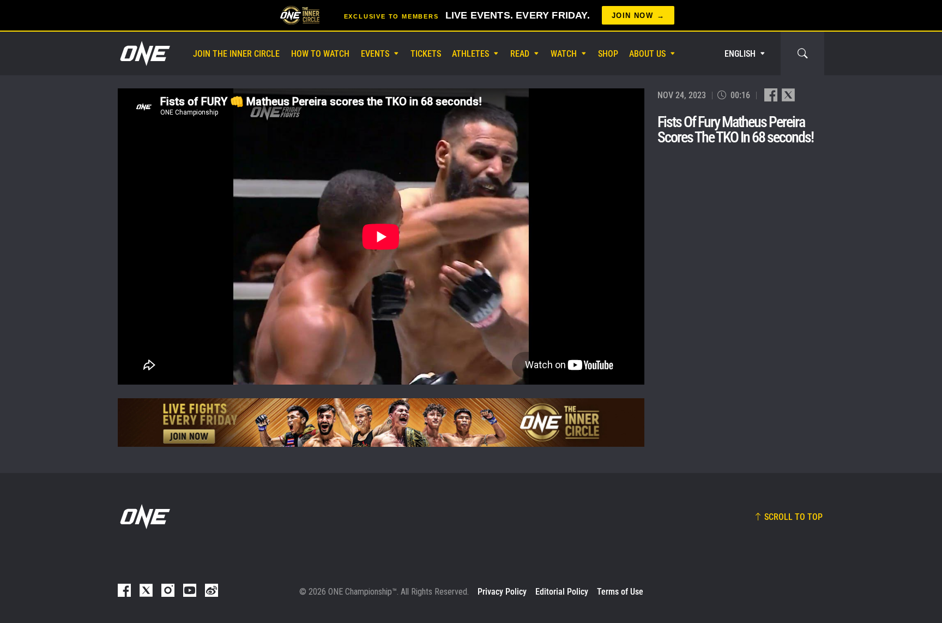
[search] (802, 53)
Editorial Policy (561, 591)
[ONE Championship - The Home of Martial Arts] (144, 53)
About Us (647, 54)
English (740, 54)
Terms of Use (620, 591)
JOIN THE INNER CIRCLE (236, 54)
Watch (564, 54)
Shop (608, 54)
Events (375, 54)
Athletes (470, 54)
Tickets (425, 54)
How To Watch (320, 54)
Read (519, 54)
